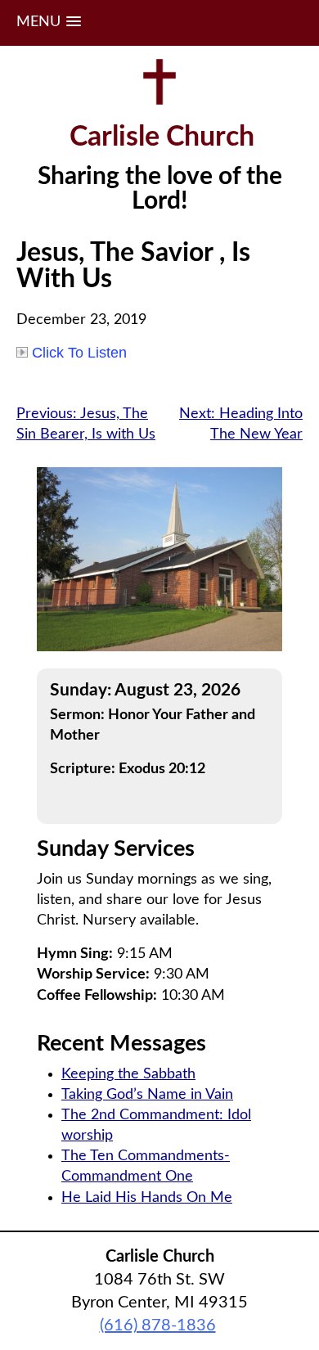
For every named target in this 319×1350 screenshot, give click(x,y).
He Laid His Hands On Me (146, 1197)
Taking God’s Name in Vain (147, 1094)
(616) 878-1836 (158, 1325)
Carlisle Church (162, 137)
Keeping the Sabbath (128, 1074)
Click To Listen (79, 352)
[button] (48, 22)
